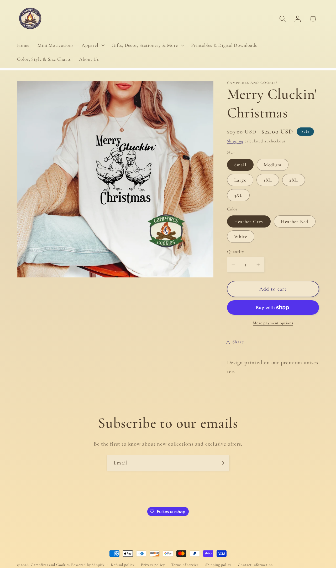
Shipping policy (218, 564)
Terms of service (185, 564)
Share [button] (238, 342)
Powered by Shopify (87, 564)
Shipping (235, 141)
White (241, 237)
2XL (293, 180)
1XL (268, 180)
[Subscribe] (221, 463)
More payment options (273, 323)
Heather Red (294, 221)
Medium (272, 165)
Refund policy (122, 564)
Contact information (255, 564)
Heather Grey (249, 221)
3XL (238, 195)
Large (240, 180)
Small (240, 165)
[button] (92, 45)
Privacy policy (153, 564)
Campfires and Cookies (50, 564)
